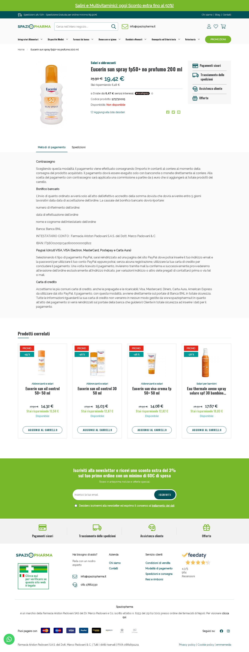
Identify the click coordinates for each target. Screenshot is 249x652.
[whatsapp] (9, 639)
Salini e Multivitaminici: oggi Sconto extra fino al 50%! (124, 5)
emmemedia (223, 644)
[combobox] (86, 26)
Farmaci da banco (81, 39)
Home (21, 49)
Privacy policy (187, 644)
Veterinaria (190, 39)
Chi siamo (207, 14)
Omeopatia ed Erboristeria (164, 39)
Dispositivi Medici (56, 39)
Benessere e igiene (107, 39)
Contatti (227, 14)
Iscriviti (165, 495)
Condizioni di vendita (157, 562)
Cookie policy (206, 644)
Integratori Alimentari (28, 39)
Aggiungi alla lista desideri (109, 112)
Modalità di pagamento (159, 568)
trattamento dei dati (163, 505)
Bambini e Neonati (134, 39)
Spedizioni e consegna (158, 573)
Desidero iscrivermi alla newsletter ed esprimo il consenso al (126, 505)
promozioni (218, 39)
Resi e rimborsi (154, 579)
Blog (217, 14)
